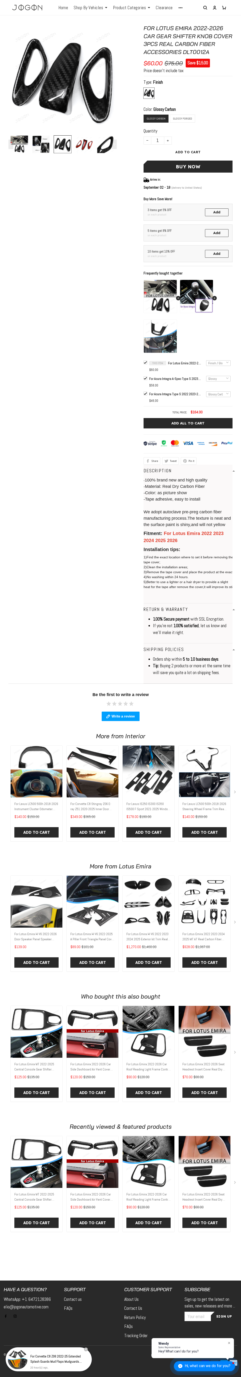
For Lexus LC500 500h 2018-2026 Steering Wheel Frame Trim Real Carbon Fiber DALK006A (204, 807)
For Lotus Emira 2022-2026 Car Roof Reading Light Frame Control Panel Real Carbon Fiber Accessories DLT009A (148, 1067)
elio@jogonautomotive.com (26, 1307)
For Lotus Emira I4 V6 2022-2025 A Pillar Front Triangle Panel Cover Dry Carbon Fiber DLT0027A (92, 937)
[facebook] (7, 1316)
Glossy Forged (182, 118)
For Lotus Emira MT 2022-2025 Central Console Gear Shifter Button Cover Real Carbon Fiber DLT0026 (34, 1067)
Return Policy (135, 1317)
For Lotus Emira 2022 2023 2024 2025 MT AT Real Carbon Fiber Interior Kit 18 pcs (203, 937)
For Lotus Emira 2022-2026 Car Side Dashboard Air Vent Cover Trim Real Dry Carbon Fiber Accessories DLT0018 (90, 1067)
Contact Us (133, 1308)
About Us (131, 1299)
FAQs (68, 1308)
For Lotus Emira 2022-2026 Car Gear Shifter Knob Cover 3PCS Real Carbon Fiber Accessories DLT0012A (184, 363)
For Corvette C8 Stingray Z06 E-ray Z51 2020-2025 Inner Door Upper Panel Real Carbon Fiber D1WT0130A (90, 807)
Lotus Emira (135, 866)
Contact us (73, 1299)
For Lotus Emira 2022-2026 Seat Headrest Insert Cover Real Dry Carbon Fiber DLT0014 (203, 1067)
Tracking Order (136, 1336)
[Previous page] (10, 144)
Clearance (164, 7)
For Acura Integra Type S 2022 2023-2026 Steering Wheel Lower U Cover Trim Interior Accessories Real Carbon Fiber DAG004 (175, 394)
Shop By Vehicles (88, 7)
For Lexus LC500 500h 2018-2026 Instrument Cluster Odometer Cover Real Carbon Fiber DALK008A (36, 807)
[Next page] (114, 144)
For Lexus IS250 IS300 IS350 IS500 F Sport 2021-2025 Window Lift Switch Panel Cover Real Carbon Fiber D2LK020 (148, 807)
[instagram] (16, 1316)
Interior (135, 736)
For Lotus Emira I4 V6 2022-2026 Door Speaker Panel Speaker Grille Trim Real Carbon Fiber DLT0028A (35, 937)
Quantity (150, 131)
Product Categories (129, 7)
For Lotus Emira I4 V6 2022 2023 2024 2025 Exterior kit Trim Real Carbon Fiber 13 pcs (147, 937)
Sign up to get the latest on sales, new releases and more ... (210, 1302)
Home (63, 7)
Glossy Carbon (164, 109)
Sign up (224, 1316)
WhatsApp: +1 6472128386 (27, 1299)
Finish (158, 82)
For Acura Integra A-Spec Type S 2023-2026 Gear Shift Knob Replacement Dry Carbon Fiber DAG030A (175, 379)
